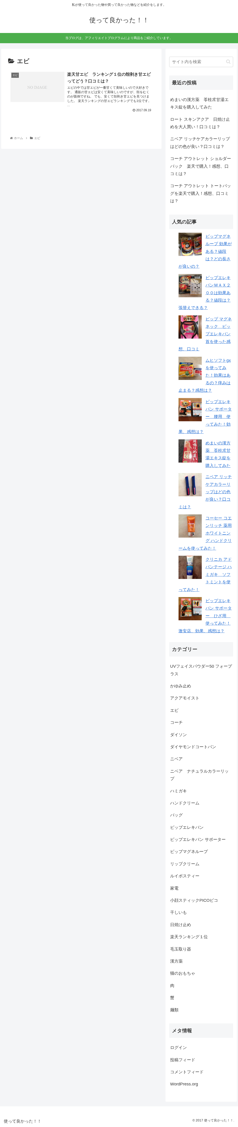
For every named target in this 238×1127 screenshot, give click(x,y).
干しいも (178, 912)
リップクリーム (184, 864)
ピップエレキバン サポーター (198, 839)
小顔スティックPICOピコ (194, 900)
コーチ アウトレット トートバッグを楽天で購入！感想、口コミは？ (200, 193)
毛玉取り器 (180, 949)
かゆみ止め (180, 686)
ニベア (176, 759)
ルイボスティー (184, 876)
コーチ (176, 722)
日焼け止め (180, 924)
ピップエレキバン (187, 827)
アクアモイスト (184, 698)
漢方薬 (176, 961)
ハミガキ (178, 791)
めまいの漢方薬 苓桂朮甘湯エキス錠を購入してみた (199, 103)
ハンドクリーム (184, 803)
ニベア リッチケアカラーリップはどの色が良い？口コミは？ (200, 143)
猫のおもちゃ (182, 973)
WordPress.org (184, 1084)
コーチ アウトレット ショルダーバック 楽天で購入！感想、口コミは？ (200, 166)
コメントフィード (187, 1072)
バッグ (176, 815)
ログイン (178, 1047)
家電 (174, 888)
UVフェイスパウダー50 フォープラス (201, 670)
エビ (174, 710)
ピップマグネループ (189, 851)
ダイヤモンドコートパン (193, 747)
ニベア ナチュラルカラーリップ (199, 775)
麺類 (174, 1010)
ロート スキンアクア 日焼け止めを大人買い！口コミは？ (200, 123)
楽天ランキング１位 (189, 936)
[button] (228, 61)
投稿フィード (182, 1060)
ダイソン (178, 734)
